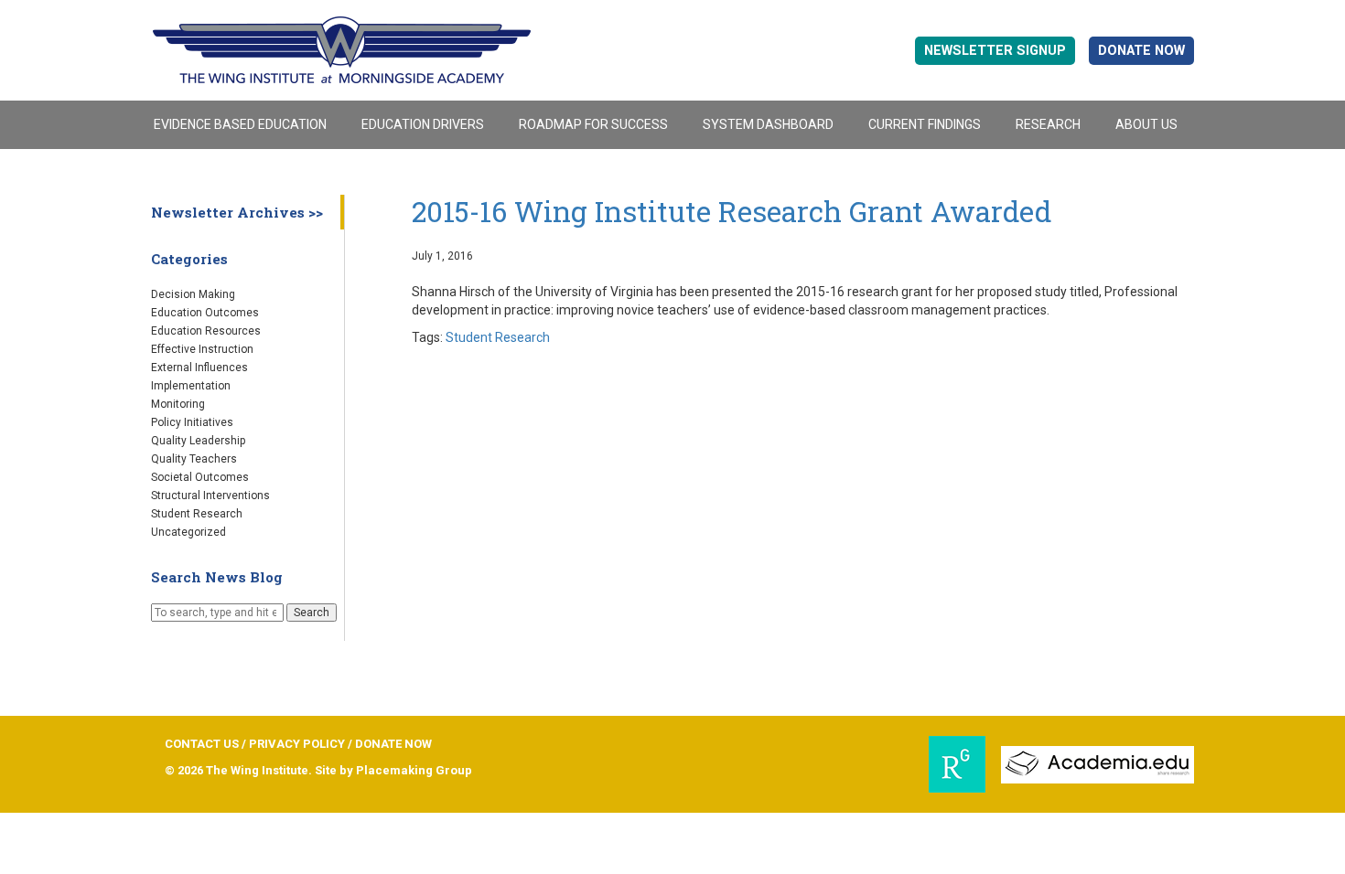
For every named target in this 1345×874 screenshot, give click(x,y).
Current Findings (924, 124)
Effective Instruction (202, 349)
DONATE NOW (1141, 51)
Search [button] (311, 612)
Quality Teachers (194, 459)
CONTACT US (202, 744)
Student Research (196, 513)
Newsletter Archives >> (237, 212)
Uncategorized (188, 532)
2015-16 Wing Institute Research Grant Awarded (731, 211)
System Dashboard (768, 124)
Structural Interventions (210, 495)
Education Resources (206, 331)
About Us (1146, 124)
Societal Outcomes (200, 477)
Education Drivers (422, 124)
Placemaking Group (414, 770)
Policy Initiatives (192, 422)
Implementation (191, 385)
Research (1048, 124)
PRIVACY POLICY (297, 744)
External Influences (199, 367)
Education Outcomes (205, 312)
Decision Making (193, 294)
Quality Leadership (198, 440)
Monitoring (178, 404)
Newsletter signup (995, 51)
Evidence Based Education (240, 124)
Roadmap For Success (593, 124)
